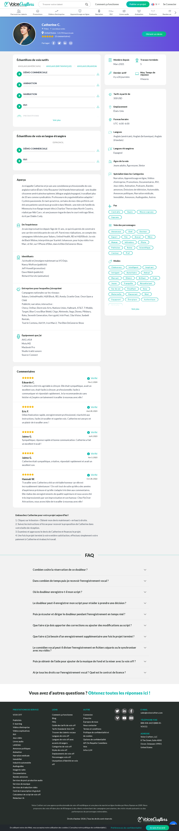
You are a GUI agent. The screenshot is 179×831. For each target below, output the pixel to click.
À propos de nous (90, 722)
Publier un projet (138, 4)
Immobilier (17, 759)
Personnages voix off (61, 757)
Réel (147, 294)
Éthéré (129, 278)
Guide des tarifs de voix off (64, 725)
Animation (139, 14)
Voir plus (57, 120)
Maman (114, 242)
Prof (128, 253)
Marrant (115, 278)
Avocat (138, 237)
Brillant (142, 278)
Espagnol (58, 142)
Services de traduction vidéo (25, 787)
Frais (155, 278)
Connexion (88, 715)
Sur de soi (115, 289)
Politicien (115, 248)
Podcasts (153, 14)
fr (156, 4)
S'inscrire (87, 718)
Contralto (115, 212)
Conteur (115, 253)
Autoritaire (132, 273)
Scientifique (144, 248)
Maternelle (116, 294)
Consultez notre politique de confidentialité (87, 827)
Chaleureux (116, 267)
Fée (126, 237)
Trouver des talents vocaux (64, 732)
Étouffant (131, 289)
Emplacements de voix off (63, 753)
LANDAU (17, 745)
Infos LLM (87, 750)
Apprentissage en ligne (79, 14)
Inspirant (149, 267)
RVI (111, 14)
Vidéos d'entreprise (56, 14)
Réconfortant (146, 283)
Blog (54, 718)
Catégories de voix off (62, 746)
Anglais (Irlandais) (88, 66)
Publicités (17, 720)
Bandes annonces (20, 777)
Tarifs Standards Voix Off (63, 729)
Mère (150, 237)
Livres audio (124, 14)
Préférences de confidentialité (126, 828)
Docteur (143, 232)
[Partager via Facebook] (53, 43)
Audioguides (18, 766)
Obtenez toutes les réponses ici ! (119, 692)
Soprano (115, 217)
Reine (129, 248)
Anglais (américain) (29, 66)
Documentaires (19, 773)
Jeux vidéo (17, 738)
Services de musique (21, 784)
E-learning (17, 724)
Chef (130, 232)
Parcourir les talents (18, 14)
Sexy (145, 289)
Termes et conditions (92, 729)
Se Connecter (169, 4)
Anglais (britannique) (59, 66)
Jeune (114, 283)
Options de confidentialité (94, 739)
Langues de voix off (60, 736)
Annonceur (116, 232)
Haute (130, 212)
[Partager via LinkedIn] (65, 43)
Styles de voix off (59, 750)
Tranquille (128, 283)
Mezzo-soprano (147, 212)
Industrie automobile (22, 762)
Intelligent (133, 267)
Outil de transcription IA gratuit (26, 791)
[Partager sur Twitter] (59, 43)
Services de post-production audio (28, 780)
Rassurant (133, 294)
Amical (147, 273)
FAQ (54, 722)
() (62, 36)
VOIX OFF (17, 715)
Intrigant (115, 273)
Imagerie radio (19, 770)
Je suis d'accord (157, 828)
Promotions (37, 14)
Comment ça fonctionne (107, 4)
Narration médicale (21, 755)
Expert (114, 237)
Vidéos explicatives (21, 731)
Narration (99, 14)
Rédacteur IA (18, 798)
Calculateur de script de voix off (27, 794)
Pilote (143, 242)
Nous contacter (90, 725)
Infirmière (129, 242)
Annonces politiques (21, 748)
